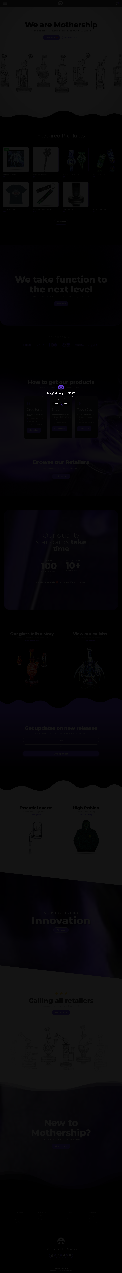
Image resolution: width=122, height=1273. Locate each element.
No (65, 404)
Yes (56, 404)
